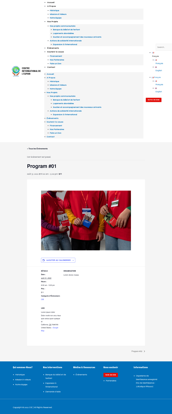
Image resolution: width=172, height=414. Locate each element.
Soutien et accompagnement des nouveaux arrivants (77, 37)
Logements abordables (63, 33)
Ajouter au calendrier (58, 260)
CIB (42, 299)
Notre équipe (55, 18)
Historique (54, 10)
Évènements (53, 48)
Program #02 (137, 351)
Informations (141, 367)
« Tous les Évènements (37, 148)
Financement (56, 56)
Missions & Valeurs (58, 14)
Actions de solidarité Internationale (66, 41)
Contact (51, 67)
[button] (158, 42)
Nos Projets (52, 21)
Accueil (51, 2)
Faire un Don (55, 63)
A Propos (51, 6)
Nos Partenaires (57, 60)
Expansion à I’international (65, 44)
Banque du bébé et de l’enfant (66, 29)
